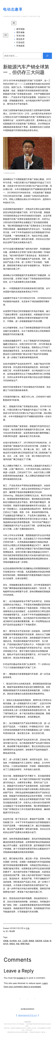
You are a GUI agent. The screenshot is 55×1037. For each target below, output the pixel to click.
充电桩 (5, 941)
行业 (27, 928)
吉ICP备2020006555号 (27, 1009)
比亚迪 (46, 941)
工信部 (25, 941)
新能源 (31, 941)
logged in (21, 978)
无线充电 (38, 941)
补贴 (17, 944)
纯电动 (12, 944)
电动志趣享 (13, 9)
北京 (19, 941)
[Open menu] (5, 35)
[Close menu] (13, 23)
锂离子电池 (24, 944)
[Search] (47, 56)
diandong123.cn (27, 1015)
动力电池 (13, 941)
